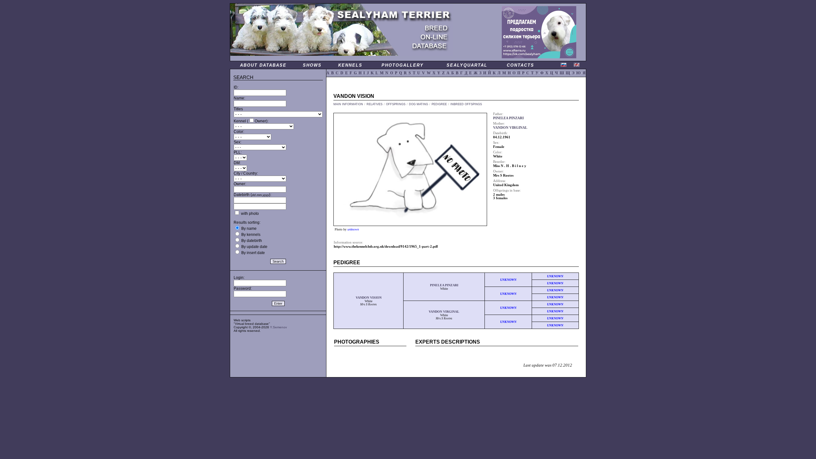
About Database (263, 65)
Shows (312, 65)
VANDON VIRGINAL (510, 127)
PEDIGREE (439, 104)
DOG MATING (418, 104)
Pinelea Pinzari (444, 285)
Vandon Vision (369, 297)
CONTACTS (520, 65)
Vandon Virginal (444, 311)
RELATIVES (374, 104)
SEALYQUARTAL (467, 65)
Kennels (350, 65)
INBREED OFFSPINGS (466, 104)
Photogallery (403, 65)
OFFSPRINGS (395, 104)
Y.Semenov (278, 327)
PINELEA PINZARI (508, 118)
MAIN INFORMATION (348, 104)
